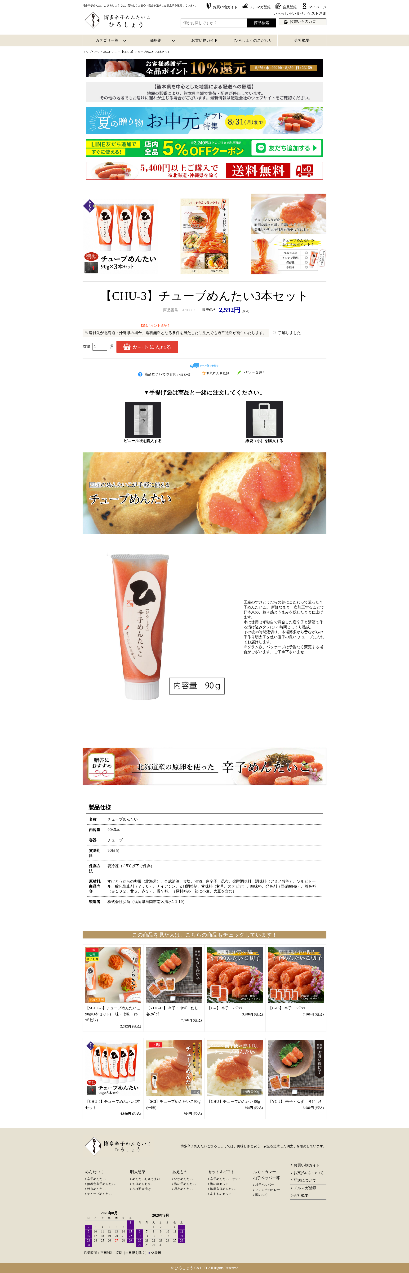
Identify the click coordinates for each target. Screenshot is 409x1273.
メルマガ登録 (304, 1188)
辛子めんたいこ (98, 1179)
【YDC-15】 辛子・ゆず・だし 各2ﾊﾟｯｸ (174, 1011)
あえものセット (221, 1194)
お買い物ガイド (204, 40)
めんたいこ (110, 52)
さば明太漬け (141, 1189)
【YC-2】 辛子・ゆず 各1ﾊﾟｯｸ (294, 1101)
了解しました (289, 333)
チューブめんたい (99, 1194)
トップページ (91, 52)
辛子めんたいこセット (225, 1179)
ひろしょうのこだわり (253, 40)
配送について (304, 1180)
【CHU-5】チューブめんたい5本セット (112, 1104)
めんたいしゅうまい (146, 1179)
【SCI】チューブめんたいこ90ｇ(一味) (173, 1104)
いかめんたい (183, 1179)
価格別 (155, 40)
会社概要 (302, 40)
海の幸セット (219, 1184)
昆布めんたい (183, 1189)
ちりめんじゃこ (143, 1184)
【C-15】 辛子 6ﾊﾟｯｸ (286, 1008)
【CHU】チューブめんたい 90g (233, 1101)
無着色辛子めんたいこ (102, 1184)
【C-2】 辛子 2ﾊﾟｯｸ (224, 1008)
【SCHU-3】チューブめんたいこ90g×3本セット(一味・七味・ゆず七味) (112, 1014)
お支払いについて (308, 1173)
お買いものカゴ (302, 21)
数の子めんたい (185, 1184)
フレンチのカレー (267, 1190)
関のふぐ (261, 1195)
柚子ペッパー (264, 1185)
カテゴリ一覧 (107, 40)
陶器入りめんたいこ (224, 1189)
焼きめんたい (96, 1189)
